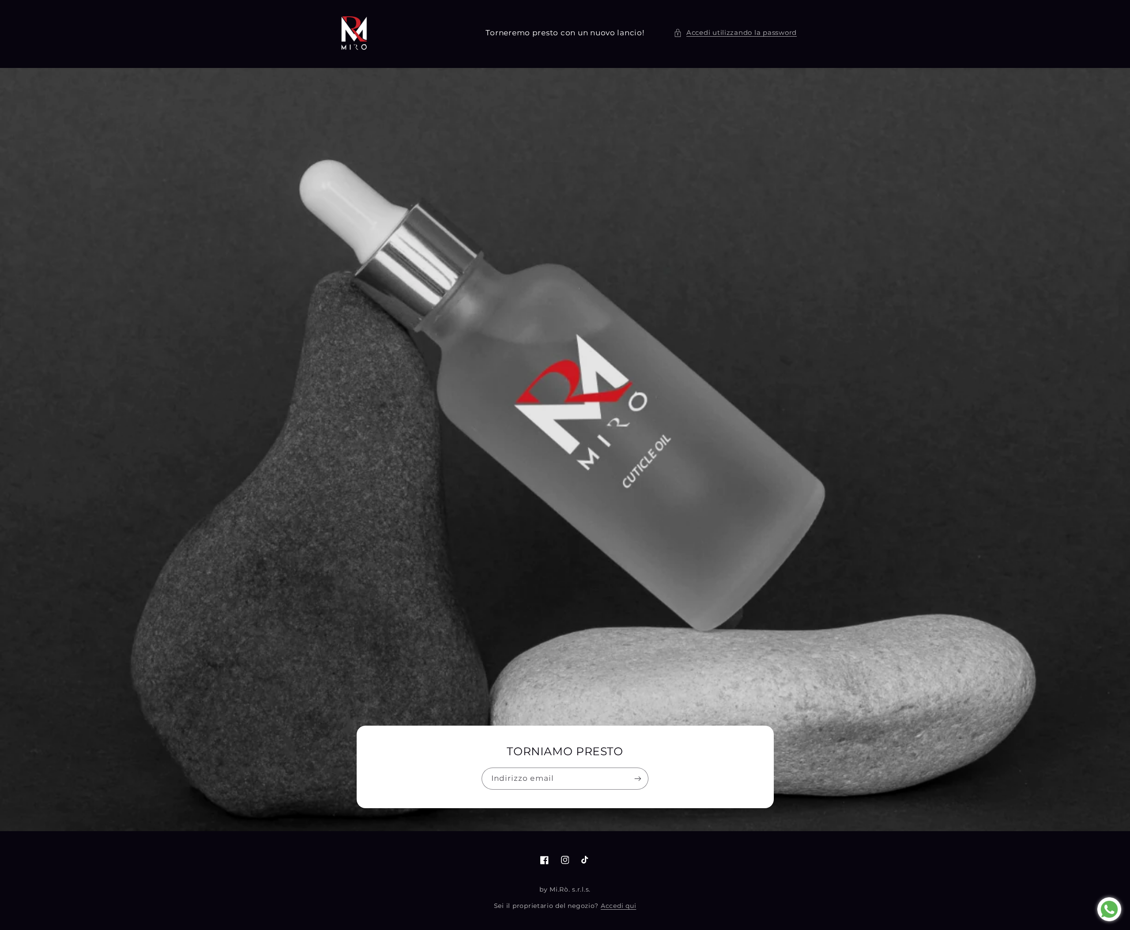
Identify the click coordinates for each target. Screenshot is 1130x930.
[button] (735, 33)
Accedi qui (618, 905)
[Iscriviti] (638, 778)
